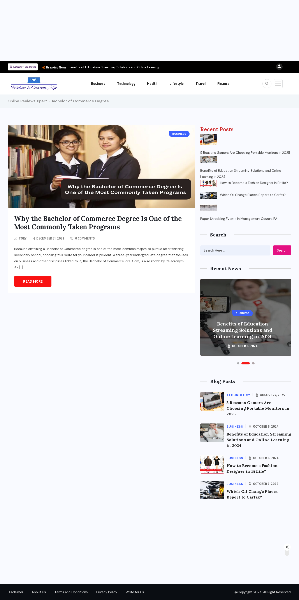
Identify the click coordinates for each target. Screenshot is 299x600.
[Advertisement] (131, 30)
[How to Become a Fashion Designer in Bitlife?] (208, 183)
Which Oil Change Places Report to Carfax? (253, 195)
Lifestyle (176, 83)
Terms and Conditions (71, 592)
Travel (200, 83)
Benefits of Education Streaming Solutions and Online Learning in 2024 (240, 173)
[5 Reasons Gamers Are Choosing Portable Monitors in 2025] (208, 139)
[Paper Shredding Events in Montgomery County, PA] (208, 207)
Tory (22, 238)
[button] (238, 363)
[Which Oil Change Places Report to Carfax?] (208, 195)
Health (152, 83)
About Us (39, 592)
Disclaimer (15, 592)
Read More (33, 281)
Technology (126, 83)
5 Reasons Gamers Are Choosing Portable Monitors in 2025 (245, 152)
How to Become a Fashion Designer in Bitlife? (254, 183)
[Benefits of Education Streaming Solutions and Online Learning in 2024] (208, 159)
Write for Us (135, 592)
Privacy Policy (106, 592)
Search (282, 250)
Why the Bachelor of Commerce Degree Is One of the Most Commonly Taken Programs (98, 222)
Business (98, 83)
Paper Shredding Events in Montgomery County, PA (238, 219)
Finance (223, 83)
